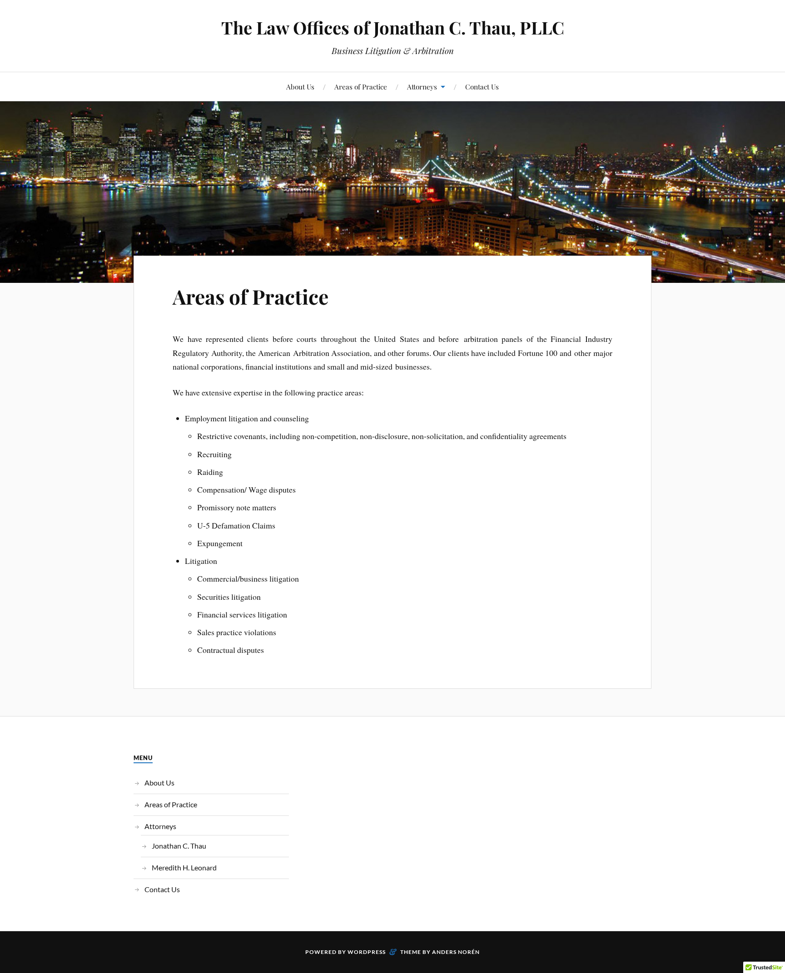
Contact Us (482, 86)
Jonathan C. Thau (179, 845)
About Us (300, 86)
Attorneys (422, 86)
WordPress (367, 951)
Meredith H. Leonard (184, 867)
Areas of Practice (360, 86)
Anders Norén (456, 951)
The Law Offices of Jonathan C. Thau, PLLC (392, 27)
